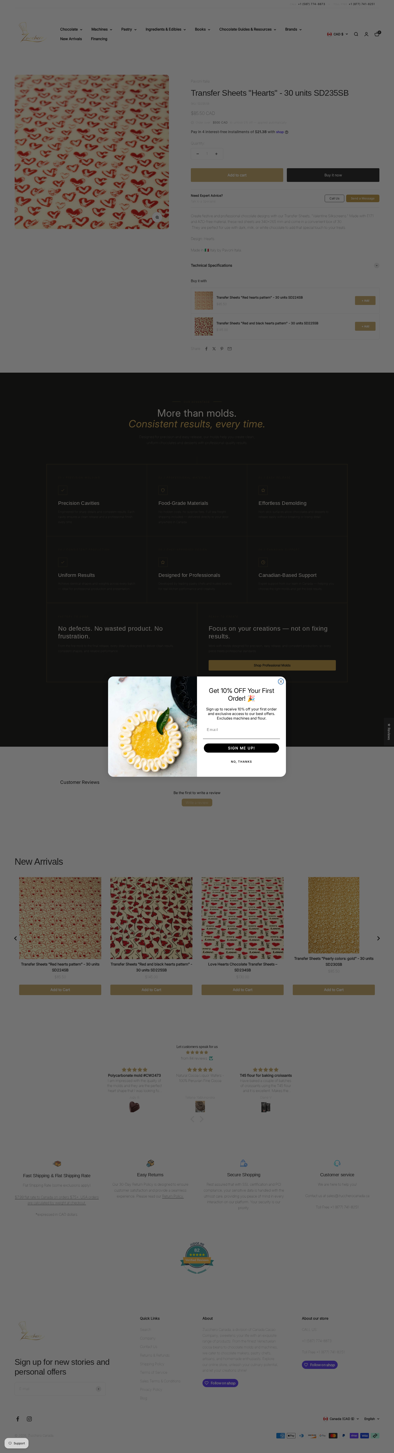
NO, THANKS (241, 761)
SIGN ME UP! (241, 748)
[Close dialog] (281, 681)
